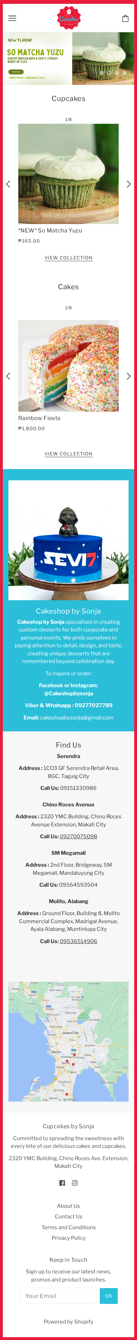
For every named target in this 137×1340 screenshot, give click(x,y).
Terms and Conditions (68, 1306)
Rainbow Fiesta (39, 496)
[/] (69, 17)
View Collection (69, 336)
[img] (62, 1261)
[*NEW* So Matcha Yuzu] (68, 252)
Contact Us (69, 1295)
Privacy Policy (69, 1317)
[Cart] (125, 17)
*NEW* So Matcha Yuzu (50, 309)
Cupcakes (68, 177)
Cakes (68, 365)
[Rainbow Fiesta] (68, 444)
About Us (68, 1284)
